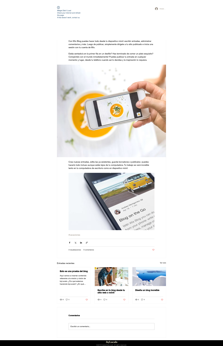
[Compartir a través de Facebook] (70, 243)
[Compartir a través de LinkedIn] (81, 243)
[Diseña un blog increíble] (149, 276)
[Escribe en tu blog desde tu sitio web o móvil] (111, 276)
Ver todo (163, 263)
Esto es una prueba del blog (74, 271)
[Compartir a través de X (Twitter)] (75, 243)
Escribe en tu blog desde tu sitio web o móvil (111, 291)
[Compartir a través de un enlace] (87, 243)
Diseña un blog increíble (147, 290)
